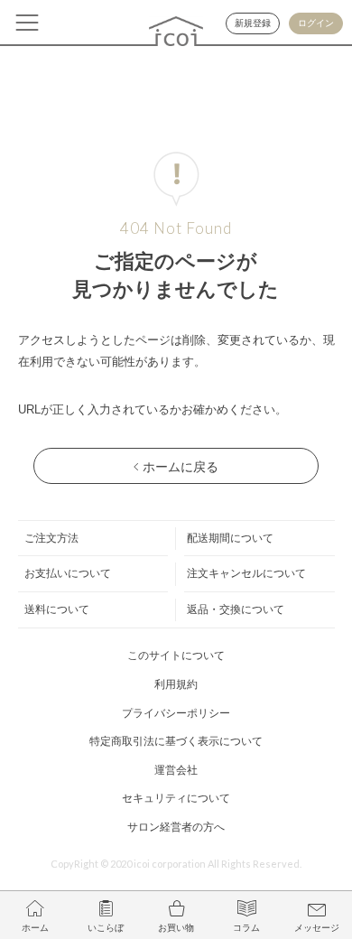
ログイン (316, 23)
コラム (246, 928)
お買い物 (176, 928)
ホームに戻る (180, 467)
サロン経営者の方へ (176, 827)
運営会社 (176, 770)
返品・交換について (235, 609)
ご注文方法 (51, 538)
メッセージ (316, 928)
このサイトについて (176, 655)
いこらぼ (106, 928)
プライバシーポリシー (176, 713)
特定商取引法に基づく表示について (176, 741)
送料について (56, 609)
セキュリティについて (176, 798)
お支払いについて (67, 573)
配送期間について (230, 538)
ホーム (35, 928)
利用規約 (176, 684)
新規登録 (253, 23)
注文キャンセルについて (246, 573)
